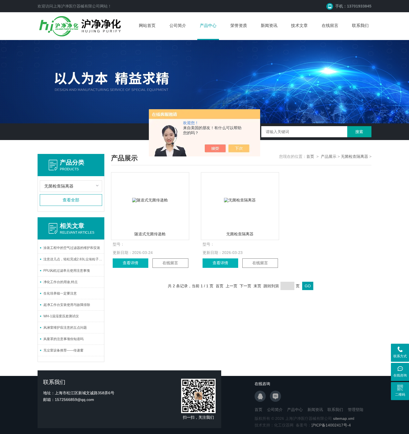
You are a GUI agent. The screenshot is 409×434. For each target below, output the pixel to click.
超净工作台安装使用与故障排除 (66, 305)
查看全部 (71, 200)
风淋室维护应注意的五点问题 (65, 328)
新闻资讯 (269, 25)
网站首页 (147, 25)
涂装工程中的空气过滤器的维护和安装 (71, 248)
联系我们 (360, 25)
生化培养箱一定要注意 (60, 293)
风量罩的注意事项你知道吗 (63, 339)
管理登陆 (355, 409)
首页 (310, 156)
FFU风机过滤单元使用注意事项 (66, 271)
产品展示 (328, 156)
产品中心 (208, 25)
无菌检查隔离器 (354, 156)
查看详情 (130, 263)
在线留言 (330, 25)
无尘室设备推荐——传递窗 (63, 350)
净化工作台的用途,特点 (60, 282)
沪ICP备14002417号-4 (331, 425)
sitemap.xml (343, 418)
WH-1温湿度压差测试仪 (61, 316)
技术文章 (299, 25)
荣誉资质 (238, 25)
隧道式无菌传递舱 (150, 234)
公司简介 (177, 25)
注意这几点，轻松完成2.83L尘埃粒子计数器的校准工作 (73, 259)
